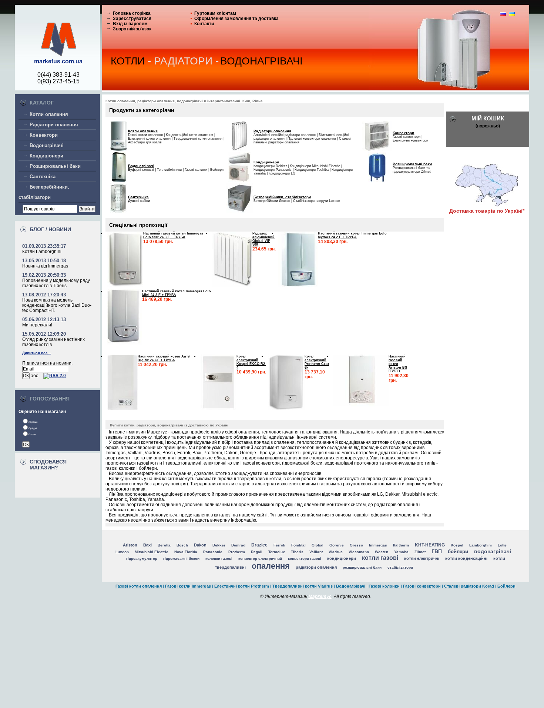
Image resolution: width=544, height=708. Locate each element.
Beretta (164, 545)
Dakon (200, 545)
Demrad (238, 545)
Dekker (218, 545)
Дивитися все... (36, 353)
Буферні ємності (141, 170)
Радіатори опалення (54, 124)
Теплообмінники (169, 170)
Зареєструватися (132, 18)
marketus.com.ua (58, 61)
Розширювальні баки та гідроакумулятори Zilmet (412, 169)
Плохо (32, 434)
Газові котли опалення (145, 135)
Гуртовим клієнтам (215, 13)
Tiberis (297, 552)
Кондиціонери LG (282, 173)
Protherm (236, 552)
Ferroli (279, 545)
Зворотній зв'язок (132, 28)
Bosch (182, 545)
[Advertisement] (272, 655)
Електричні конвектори (410, 140)
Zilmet (420, 552)
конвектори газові (304, 558)
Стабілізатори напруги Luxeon (316, 201)
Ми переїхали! (37, 325)
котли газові (380, 558)
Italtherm (401, 545)
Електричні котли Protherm (241, 586)
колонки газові (218, 558)
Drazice (259, 545)
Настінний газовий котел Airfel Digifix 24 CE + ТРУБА (164, 358)
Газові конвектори (406, 137)
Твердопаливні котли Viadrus (302, 586)
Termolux (276, 552)
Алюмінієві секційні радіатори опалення (284, 135)
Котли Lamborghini (41, 251)
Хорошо (33, 422)
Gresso (356, 545)
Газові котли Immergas (188, 586)
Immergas (378, 545)
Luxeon (122, 552)
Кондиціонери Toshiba (312, 170)
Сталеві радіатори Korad (469, 586)
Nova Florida (185, 552)
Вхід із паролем (130, 23)
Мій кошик (487, 118)
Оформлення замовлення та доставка (236, 18)
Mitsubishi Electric (151, 552)
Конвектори (44, 135)
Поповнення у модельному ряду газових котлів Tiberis (56, 283)
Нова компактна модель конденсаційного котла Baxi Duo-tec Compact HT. (56, 305)
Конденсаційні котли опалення (189, 135)
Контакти (204, 23)
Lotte (502, 545)
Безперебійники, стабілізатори (282, 197)
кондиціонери (341, 558)
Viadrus (336, 552)
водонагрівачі (492, 551)
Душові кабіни (139, 201)
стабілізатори (400, 567)
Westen (381, 552)
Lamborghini (480, 545)
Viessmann (359, 552)
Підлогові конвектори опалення (312, 138)
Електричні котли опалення (149, 138)
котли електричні (421, 558)
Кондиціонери (46, 156)
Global (317, 545)
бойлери (458, 551)
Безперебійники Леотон (271, 201)
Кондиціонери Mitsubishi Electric (315, 166)
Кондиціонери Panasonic (272, 170)
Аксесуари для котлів (145, 142)
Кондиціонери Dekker (270, 166)
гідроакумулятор (141, 558)
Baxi (147, 545)
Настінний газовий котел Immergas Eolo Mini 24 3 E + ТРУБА (176, 293)
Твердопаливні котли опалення (198, 138)
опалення (271, 566)
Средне (32, 428)
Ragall (256, 552)
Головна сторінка (132, 13)
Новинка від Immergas (45, 266)
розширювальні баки (362, 567)
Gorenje (336, 545)
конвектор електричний (260, 558)
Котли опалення (49, 114)
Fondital (298, 545)
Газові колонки (196, 170)
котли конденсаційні (466, 558)
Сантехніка (43, 176)
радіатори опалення (316, 567)
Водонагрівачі (47, 145)
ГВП (436, 551)
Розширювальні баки (55, 166)
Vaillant (316, 552)
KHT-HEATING (430, 545)
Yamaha (401, 552)
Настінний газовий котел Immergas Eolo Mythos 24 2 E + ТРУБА (352, 235)
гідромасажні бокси (181, 558)
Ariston (130, 545)
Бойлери (217, 170)
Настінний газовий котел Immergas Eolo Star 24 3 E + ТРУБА (173, 235)
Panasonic (212, 552)
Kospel (457, 545)
